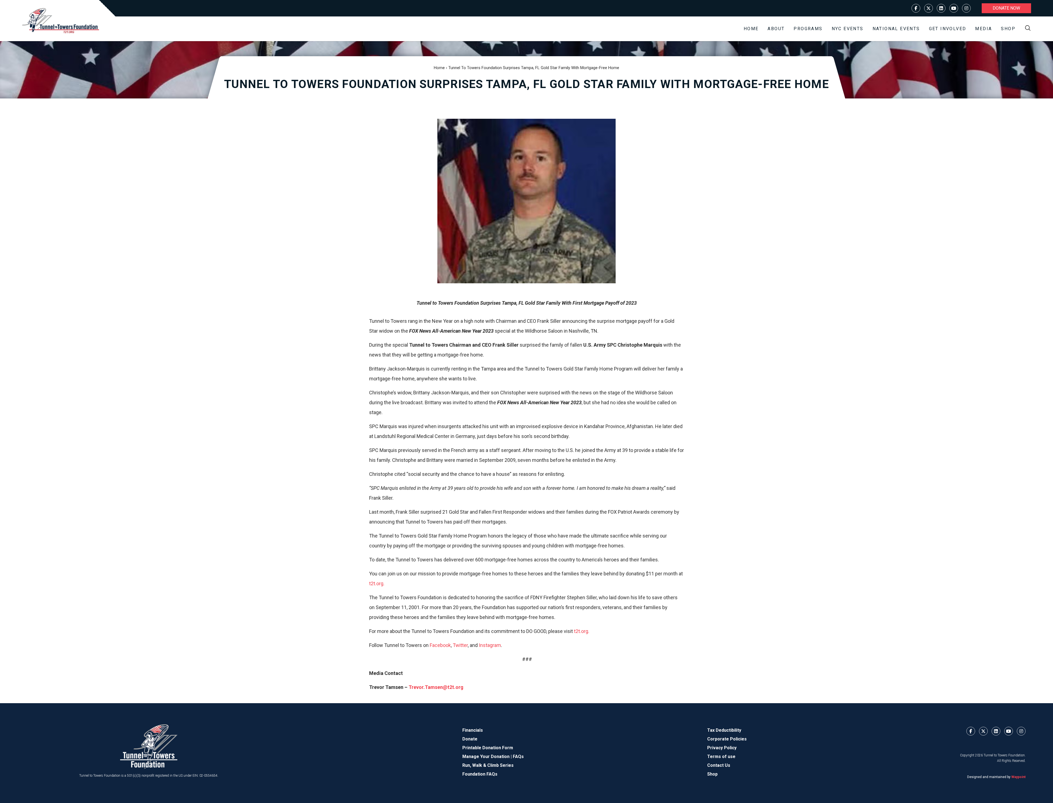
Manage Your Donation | (487, 756)
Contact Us (718, 765)
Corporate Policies (727, 739)
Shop (1008, 28)
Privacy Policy (722, 747)
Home (751, 28)
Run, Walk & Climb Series (488, 765)
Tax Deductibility (724, 730)
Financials (472, 730)
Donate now (1006, 8)
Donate (469, 739)
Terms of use (721, 756)
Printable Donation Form (487, 747)
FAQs (518, 756)
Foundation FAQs (479, 774)
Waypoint (1018, 777)
